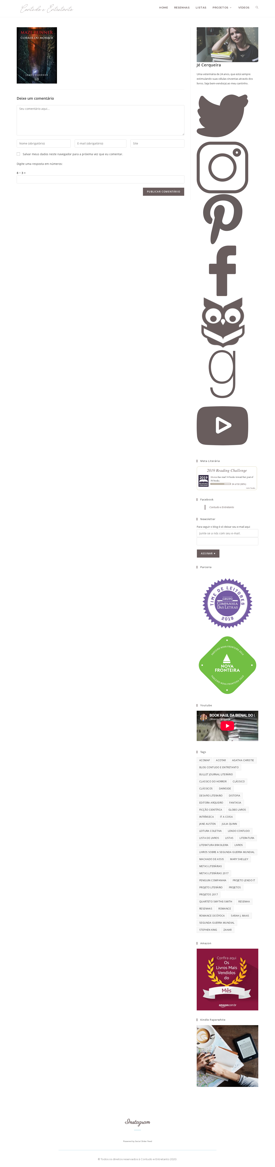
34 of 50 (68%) (239, 484)
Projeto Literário (211, 887)
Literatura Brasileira (213, 845)
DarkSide (225, 788)
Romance (224, 908)
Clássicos (206, 788)
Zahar (227, 930)
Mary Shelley (239, 859)
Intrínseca (206, 816)
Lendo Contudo (239, 831)
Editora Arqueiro (211, 802)
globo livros (237, 809)
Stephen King (208, 930)
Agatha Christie (243, 760)
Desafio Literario (211, 795)
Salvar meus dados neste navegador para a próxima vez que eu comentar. (73, 154)
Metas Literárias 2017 (213, 873)
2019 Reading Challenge (227, 470)
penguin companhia (212, 880)
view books (250, 488)
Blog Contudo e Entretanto (219, 767)
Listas (229, 838)
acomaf (204, 760)
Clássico (239, 781)
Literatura (247, 838)
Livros (239, 845)
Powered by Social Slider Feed (137, 1141)
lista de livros (209, 838)
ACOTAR (221, 760)
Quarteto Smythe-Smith (215, 901)
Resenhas (205, 908)
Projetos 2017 (208, 894)
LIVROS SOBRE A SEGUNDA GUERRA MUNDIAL (227, 852)
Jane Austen (207, 824)
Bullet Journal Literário (216, 774)
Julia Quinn (229, 824)
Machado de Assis (211, 859)
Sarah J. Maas (240, 915)
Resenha (244, 901)
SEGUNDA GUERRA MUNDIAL (217, 922)
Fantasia (235, 802)
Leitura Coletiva (210, 831)
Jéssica (214, 476)
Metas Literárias (210, 866)
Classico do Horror (212, 781)
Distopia (234, 795)
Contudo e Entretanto (221, 507)
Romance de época (212, 915)
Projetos (235, 887)
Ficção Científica (210, 809)
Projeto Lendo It (244, 880)
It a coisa (226, 816)
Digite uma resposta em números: (40, 164)
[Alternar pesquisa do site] (257, 7)
